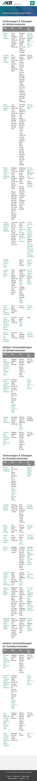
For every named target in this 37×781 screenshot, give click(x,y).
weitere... (14, 500)
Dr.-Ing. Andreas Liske (30, 307)
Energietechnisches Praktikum (6, 419)
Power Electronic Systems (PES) (6, 107)
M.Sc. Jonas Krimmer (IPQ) (30, 249)
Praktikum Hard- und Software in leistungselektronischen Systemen (6, 386)
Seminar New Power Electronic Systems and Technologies (6, 438)
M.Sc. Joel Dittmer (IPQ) (30, 255)
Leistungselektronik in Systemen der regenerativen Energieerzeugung (6, 367)
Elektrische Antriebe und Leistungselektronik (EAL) (6, 173)
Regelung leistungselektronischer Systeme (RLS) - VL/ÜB (6, 624)
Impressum (16, 776)
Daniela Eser (29, 606)
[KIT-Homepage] (7, 3)
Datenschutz (25, 776)
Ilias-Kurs (14, 245)
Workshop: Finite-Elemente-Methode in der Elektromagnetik (6, 739)
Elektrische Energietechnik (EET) (6, 591)
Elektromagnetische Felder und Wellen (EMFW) (6, 227)
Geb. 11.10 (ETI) (21, 324)
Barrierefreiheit (12, 778)
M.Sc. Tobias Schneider (30, 44)
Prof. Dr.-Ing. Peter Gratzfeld (30, 537)
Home (9, 776)
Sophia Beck (29, 475)
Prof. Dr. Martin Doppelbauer (30, 262)
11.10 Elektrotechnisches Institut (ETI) (14, 408)
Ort (20, 28)
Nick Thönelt (30, 186)
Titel (4, 28)
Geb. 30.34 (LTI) (21, 283)
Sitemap (21, 778)
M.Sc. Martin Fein (29, 381)
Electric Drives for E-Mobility (6, 469)
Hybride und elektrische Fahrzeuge (6, 263)
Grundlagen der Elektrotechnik (6, 507)
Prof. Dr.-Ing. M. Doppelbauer (30, 272)
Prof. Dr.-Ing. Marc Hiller (30, 106)
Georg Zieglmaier (30, 177)
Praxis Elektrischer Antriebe (6, 35)
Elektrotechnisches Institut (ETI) (18, 4)
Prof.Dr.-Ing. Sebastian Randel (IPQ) (30, 234)
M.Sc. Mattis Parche (29, 282)
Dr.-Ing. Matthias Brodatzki (30, 34)
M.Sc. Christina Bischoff (30, 244)
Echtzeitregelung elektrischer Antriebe (6, 59)
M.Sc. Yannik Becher (29, 562)
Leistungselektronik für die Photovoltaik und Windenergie (6, 323)
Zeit (12, 28)
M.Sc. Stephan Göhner (30, 628)
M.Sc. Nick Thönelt (29, 557)
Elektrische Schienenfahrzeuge (6, 539)
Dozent (28, 29)
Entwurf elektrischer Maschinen (5, 273)
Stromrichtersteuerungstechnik (5, 528)
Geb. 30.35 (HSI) (21, 300)
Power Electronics (5, 548)
